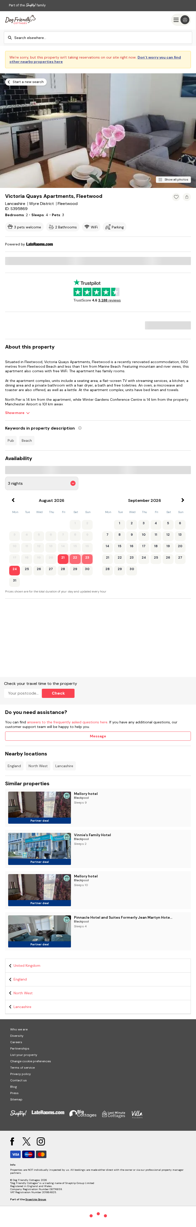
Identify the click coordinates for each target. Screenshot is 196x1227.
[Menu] (181, 20)
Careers (16, 1042)
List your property (23, 1055)
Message (98, 736)
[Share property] (187, 197)
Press (14, 1093)
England (14, 766)
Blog (13, 1087)
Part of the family (27, 5)
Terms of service (22, 1068)
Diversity (16, 1036)
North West (38, 766)
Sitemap (16, 1099)
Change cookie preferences (30, 1061)
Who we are (19, 1029)
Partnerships (19, 1048)
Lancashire (64, 766)
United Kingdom (27, 965)
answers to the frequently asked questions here (67, 722)
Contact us (18, 1080)
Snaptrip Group (35, 1199)
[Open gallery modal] (98, 130)
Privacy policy (20, 1074)
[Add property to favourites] (176, 197)
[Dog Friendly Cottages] (20, 20)
